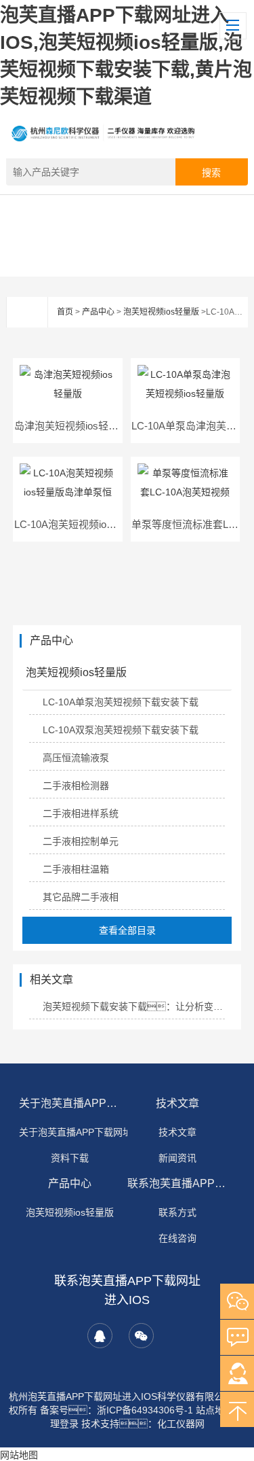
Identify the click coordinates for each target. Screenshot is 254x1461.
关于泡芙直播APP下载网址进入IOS (70, 1103)
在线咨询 (177, 1238)
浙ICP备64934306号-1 (145, 1410)
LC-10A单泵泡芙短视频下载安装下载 (120, 702)
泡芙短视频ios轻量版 (161, 312)
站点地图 (215, 1410)
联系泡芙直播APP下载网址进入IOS (178, 1183)
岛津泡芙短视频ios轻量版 (71, 426)
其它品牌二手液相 (81, 897)
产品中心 (98, 312)
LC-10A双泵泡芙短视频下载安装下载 (120, 729)
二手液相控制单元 (81, 841)
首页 (65, 312)
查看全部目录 (127, 930)
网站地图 (19, 1454)
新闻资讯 (177, 1157)
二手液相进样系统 (81, 813)
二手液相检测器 (76, 785)
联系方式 (177, 1212)
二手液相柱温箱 (76, 869)
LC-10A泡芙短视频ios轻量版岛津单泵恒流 (108, 524)
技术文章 (177, 1103)
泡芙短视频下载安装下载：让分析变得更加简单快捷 (134, 1006)
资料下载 (70, 1157)
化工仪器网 (181, 1423)
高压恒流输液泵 (76, 757)
